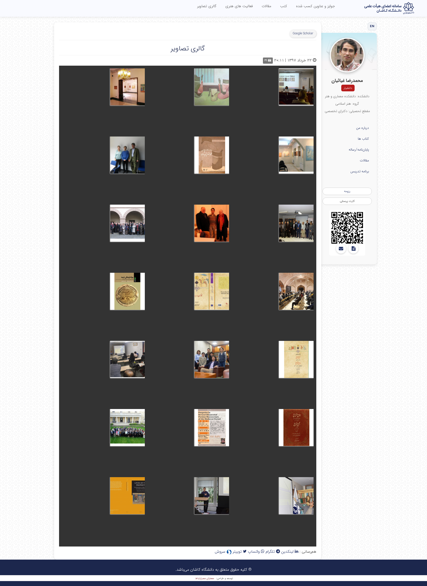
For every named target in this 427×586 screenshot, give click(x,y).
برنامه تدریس (359, 171)
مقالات (266, 6)
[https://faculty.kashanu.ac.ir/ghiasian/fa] (347, 228)
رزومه (347, 191)
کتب (283, 6)
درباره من (362, 128)
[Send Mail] (341, 249)
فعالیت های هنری (239, 6)
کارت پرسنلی (347, 201)
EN (372, 26)
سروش (221, 551)
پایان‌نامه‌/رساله (359, 149)
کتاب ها (363, 138)
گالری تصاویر (206, 6)
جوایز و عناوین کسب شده (315, 6)
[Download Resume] (353, 249)
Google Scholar (303, 33)
